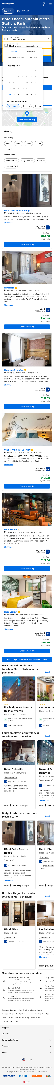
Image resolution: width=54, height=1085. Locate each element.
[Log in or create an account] (43, 4)
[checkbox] (35, 70)
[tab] (14, 51)
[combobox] (27, 39)
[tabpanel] (23, 82)
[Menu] (50, 4)
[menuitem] (8, 11)
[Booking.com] (8, 4)
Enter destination (15, 37)
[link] (8, 143)
